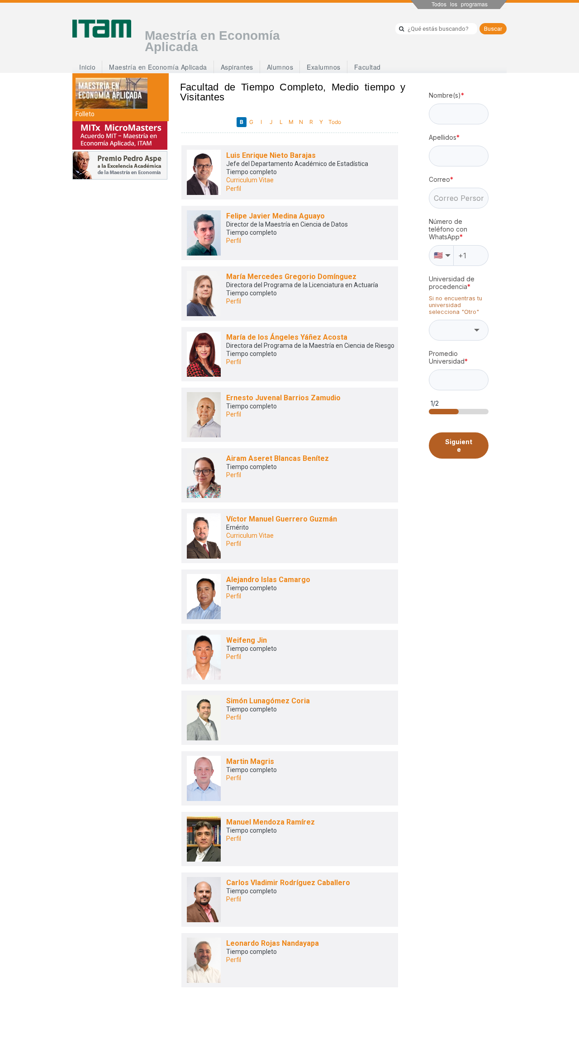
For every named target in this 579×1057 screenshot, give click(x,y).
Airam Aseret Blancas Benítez (277, 458)
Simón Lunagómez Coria (268, 701)
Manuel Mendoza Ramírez (270, 822)
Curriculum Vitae (250, 180)
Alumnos (280, 66)
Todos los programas (460, 4)
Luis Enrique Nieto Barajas (271, 155)
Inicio (87, 66)
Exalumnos (324, 66)
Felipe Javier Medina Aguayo (275, 216)
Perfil (233, 188)
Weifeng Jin (246, 640)
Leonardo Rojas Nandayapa (272, 943)
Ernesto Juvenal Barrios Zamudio (283, 397)
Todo (334, 121)
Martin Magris (250, 761)
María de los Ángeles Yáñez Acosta (286, 337)
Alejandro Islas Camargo (268, 579)
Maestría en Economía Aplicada (158, 66)
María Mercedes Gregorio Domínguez (291, 276)
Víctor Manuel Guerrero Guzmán (281, 519)
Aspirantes (237, 66)
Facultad (367, 66)
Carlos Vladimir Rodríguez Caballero (288, 882)
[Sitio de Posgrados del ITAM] (101, 28)
